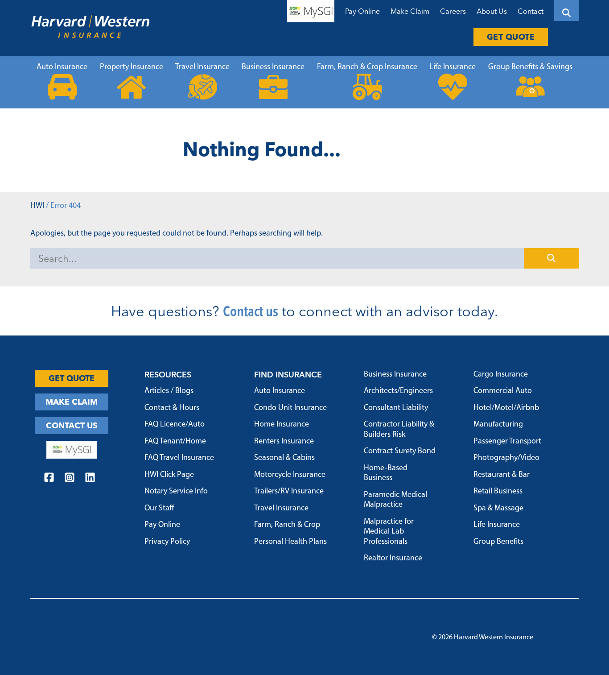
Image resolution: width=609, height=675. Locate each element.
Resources (167, 374)
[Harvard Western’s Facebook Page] (49, 478)
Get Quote (511, 37)
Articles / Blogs (168, 391)
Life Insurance (452, 67)
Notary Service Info (176, 492)
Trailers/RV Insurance (289, 492)
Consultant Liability (396, 408)
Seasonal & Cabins (284, 458)
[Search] (566, 10)
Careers (453, 11)
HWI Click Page (169, 475)
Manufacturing (498, 425)
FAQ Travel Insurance (179, 458)
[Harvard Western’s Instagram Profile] (69, 478)
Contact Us (72, 425)
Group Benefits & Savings (530, 67)
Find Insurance (288, 374)
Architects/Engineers (398, 391)
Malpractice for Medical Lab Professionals (389, 532)
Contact (530, 11)
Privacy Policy (167, 542)
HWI (37, 206)
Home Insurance (281, 425)
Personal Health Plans (290, 542)
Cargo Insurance (500, 375)
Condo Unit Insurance (290, 408)
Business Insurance (273, 67)
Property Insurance (131, 67)
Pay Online (362, 11)
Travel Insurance (202, 67)
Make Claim (410, 11)
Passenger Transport (507, 442)
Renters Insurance (284, 442)
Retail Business (498, 492)
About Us (492, 11)
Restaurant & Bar (501, 475)
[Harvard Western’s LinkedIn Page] (90, 478)
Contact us (250, 311)
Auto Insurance (62, 67)
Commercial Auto (502, 391)
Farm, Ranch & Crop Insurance (367, 67)
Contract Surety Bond (400, 451)
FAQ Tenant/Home (175, 442)
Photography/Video (506, 458)
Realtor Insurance (393, 559)
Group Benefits (498, 542)
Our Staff (159, 509)
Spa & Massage (498, 509)
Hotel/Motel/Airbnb (506, 408)
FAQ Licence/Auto (174, 425)
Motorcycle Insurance (289, 475)
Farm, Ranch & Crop (287, 525)
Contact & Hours (171, 408)
